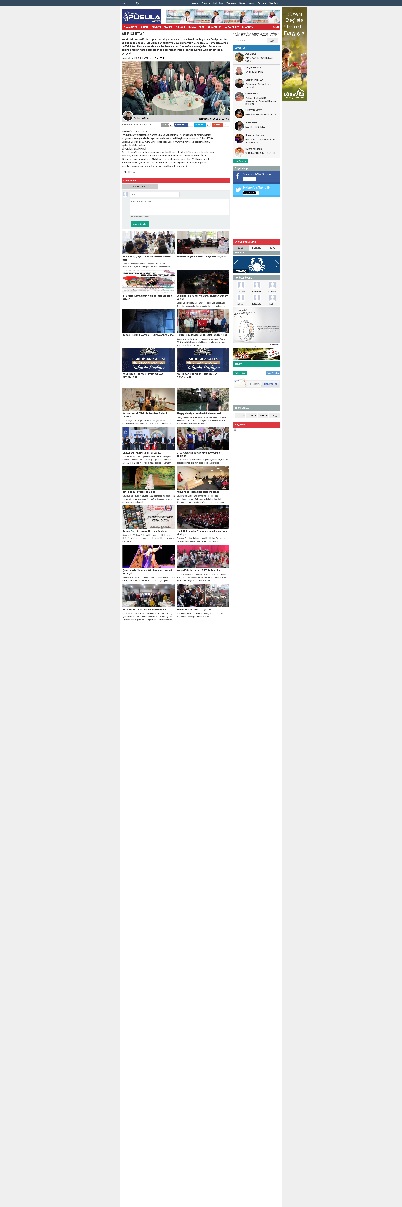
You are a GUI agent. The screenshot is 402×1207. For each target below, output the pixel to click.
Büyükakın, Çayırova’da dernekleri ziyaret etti (146, 258)
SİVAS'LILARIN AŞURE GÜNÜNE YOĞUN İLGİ (202, 335)
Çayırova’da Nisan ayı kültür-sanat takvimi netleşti (147, 572)
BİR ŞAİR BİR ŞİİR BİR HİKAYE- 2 (260, 114)
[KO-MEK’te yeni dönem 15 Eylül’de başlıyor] (203, 242)
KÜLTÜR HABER (141, 58)
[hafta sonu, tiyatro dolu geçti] (148, 478)
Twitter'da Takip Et (256, 187)
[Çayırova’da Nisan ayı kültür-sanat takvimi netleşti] (148, 556)
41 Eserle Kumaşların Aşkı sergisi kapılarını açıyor (147, 297)
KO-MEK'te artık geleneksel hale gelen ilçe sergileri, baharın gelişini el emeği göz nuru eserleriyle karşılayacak (202, 461)
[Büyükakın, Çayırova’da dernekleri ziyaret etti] (148, 242)
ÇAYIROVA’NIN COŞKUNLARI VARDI (259, 60)
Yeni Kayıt (262, 3)
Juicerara (241, 304)
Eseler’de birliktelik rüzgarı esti (195, 609)
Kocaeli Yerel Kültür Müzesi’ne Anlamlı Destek (144, 415)
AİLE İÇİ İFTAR (130, 172)
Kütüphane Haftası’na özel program (198, 491)
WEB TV (249, 27)
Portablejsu (272, 291)
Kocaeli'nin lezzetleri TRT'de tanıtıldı (198, 570)
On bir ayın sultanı (254, 72)
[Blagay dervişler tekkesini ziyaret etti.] (203, 399)
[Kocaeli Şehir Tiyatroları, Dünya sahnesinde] (148, 321)
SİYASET (168, 27)
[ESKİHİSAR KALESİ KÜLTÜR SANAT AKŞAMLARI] (148, 360)
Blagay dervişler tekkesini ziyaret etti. (199, 413)
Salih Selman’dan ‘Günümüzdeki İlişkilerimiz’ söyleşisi (202, 533)
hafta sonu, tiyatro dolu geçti (139, 491)
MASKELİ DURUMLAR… (256, 127)
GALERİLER (233, 27)
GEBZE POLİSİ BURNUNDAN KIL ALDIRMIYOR (260, 141)
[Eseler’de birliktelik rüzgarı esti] (203, 595)
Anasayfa (206, 3)
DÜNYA (192, 27)
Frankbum (241, 291)
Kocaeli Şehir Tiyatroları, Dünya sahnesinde (148, 335)
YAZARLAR (216, 27)
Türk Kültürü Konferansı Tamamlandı (144, 609)
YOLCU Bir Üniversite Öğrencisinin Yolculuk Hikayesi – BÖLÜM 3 (261, 101)
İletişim (251, 3)
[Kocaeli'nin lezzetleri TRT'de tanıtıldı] (203, 556)
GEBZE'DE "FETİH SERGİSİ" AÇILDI (142, 452)
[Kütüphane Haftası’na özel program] (203, 478)
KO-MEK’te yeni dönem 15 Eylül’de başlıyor (201, 256)
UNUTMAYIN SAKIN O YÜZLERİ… (260, 153)
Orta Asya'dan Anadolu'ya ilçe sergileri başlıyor (199, 454)
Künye (242, 3)
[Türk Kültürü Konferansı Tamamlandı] (148, 595)
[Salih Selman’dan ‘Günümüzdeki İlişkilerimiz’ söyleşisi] (203, 517)
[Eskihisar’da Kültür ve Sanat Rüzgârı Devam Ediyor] (203, 282)
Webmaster (231, 3)
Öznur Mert (251, 93)
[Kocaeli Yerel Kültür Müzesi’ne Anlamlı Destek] (148, 399)
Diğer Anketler (273, 373)
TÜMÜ (276, 27)
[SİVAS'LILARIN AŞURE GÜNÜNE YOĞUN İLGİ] (203, 321)
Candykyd (272, 304)
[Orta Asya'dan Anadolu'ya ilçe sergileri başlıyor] (203, 438)
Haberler (194, 3)
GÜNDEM (156, 27)
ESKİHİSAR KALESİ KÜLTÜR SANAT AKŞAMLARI (142, 376)
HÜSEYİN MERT (253, 110)
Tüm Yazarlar (240, 161)
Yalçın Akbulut (253, 67)
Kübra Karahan (253, 148)
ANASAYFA (131, 27)
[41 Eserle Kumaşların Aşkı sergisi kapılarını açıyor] (148, 282)
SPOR (201, 27)
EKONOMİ (180, 27)
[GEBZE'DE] (148, 438)
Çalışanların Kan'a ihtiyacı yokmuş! (258, 86)
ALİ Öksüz (250, 53)
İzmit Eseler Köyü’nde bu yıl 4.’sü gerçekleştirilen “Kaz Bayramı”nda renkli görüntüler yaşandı (200, 615)
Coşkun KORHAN (254, 79)
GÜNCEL (144, 27)
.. (128, 3)
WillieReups (256, 291)
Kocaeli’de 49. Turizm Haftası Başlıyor (144, 531)
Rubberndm (256, 304)
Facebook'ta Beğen (257, 174)
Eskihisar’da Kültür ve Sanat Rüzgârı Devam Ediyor (202, 297)
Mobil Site (218, 3)
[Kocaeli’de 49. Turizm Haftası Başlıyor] (148, 517)
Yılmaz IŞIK (251, 122)
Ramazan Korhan (254, 134)
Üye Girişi (273, 3)
